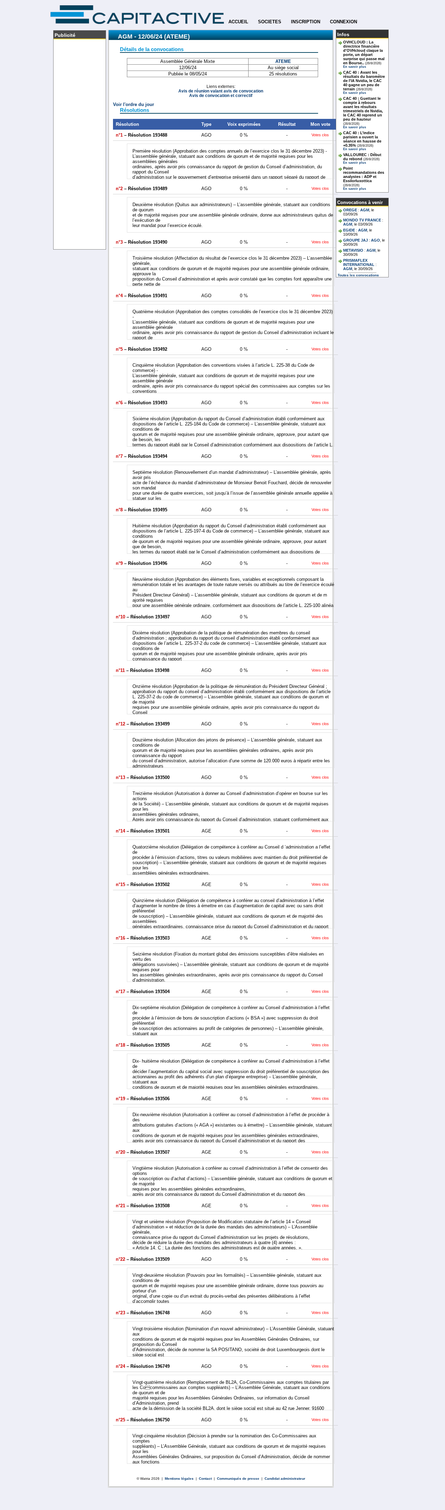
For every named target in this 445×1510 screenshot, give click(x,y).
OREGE (350, 210)
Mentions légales (179, 1478)
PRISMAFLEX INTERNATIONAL (358, 262)
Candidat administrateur (285, 1478)
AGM (364, 210)
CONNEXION (343, 21)
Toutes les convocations (358, 275)
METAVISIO (353, 250)
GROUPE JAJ (355, 240)
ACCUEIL (238, 21)
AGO (375, 240)
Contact (205, 1478)
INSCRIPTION (305, 21)
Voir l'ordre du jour (133, 104)
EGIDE (349, 230)
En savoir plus (354, 66)
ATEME (283, 61)
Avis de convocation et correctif (220, 95)
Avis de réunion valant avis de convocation (220, 91)
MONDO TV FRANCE (362, 220)
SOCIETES (269, 21)
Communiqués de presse (238, 1478)
